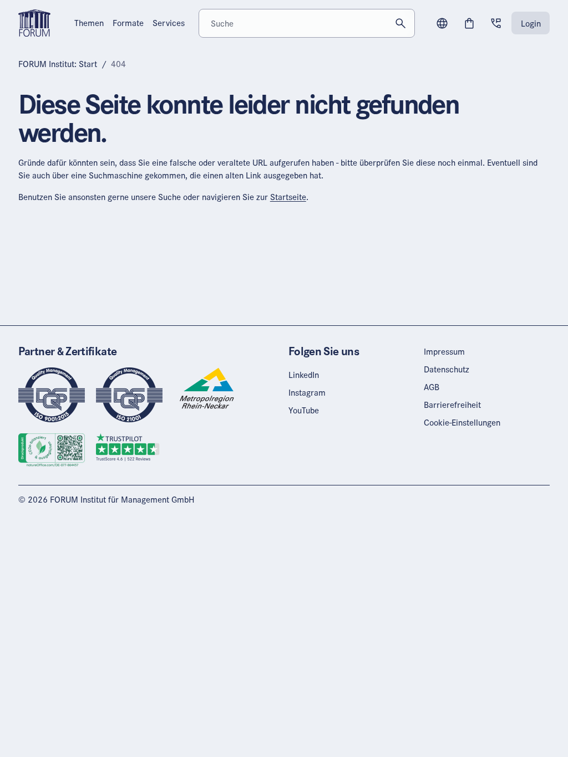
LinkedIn (303, 374)
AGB (431, 386)
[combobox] (307, 23)
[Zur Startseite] (34, 22)
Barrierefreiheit (452, 404)
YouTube (303, 410)
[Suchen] (400, 23)
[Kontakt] (496, 23)
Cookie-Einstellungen (462, 422)
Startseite (288, 196)
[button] (442, 23)
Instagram (307, 392)
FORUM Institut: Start (57, 63)
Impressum (444, 351)
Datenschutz (446, 369)
